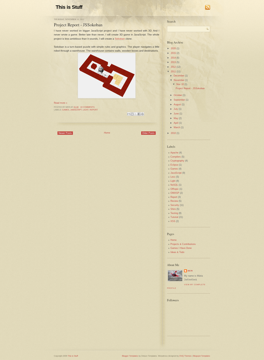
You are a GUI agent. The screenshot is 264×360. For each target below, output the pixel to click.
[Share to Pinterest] (142, 114)
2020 (173, 48)
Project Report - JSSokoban (78, 25)
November (179, 80)
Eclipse (174, 164)
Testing (174, 213)
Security (174, 205)
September (179, 99)
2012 (173, 67)
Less (172, 176)
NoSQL (174, 184)
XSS (172, 221)
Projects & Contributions (183, 244)
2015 (173, 53)
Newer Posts (65, 133)
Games (65, 110)
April (176, 123)
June (176, 113)
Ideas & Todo (177, 252)
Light (86, 110)
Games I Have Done (181, 248)
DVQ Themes (185, 356)
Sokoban (120, 38)
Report (94, 110)
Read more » (60, 103)
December (179, 75)
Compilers (175, 156)
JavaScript (76, 110)
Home (107, 132)
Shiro (173, 209)
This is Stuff (69, 7)
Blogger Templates (130, 356)
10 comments (87, 107)
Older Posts (148, 133)
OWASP (174, 193)
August (177, 104)
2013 (173, 62)
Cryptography (177, 160)
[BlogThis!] (132, 114)
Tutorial (174, 217)
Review (174, 201)
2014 (173, 57)
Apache (174, 152)
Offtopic (174, 189)
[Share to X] (135, 114)
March (177, 127)
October (178, 95)
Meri (190, 271)
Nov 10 (180, 84)
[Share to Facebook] (139, 114)
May (176, 118)
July (176, 109)
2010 (173, 133)
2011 (173, 71)
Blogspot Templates (201, 356)
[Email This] (129, 114)
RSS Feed (207, 7)
